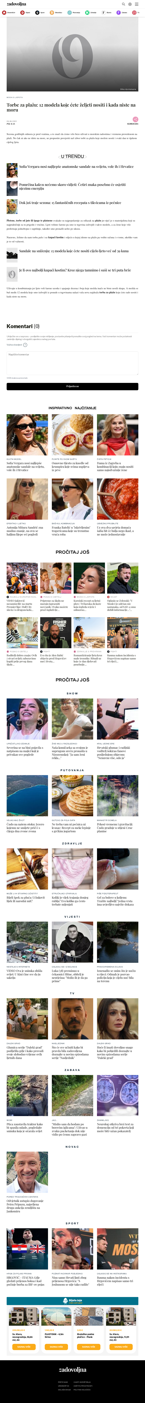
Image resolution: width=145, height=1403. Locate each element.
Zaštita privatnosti (83, 1386)
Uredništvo (63, 1386)
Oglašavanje (64, 1390)
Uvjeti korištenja (82, 1382)
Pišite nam (63, 1382)
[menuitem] (130, 4)
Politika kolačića (82, 1390)
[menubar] (130, 4)
